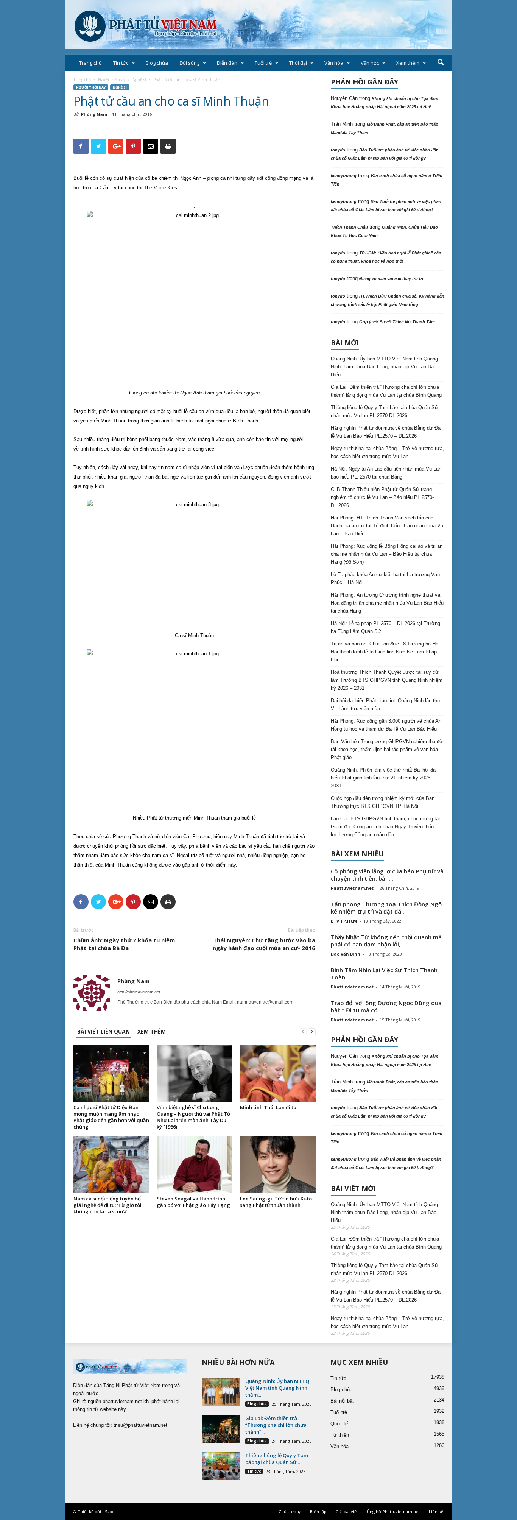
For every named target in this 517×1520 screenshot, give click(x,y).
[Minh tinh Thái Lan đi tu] (278, 1073)
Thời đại (298, 62)
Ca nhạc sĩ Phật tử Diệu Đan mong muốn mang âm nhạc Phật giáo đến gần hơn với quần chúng (111, 1117)
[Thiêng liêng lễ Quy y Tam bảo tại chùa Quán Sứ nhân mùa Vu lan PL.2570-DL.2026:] (221, 1466)
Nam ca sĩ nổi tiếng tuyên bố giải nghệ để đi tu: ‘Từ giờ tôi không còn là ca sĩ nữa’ (107, 1205)
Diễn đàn (227, 62)
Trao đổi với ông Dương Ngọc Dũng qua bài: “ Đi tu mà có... (386, 1006)
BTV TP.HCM (344, 921)
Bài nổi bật (342, 1401)
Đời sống (189, 62)
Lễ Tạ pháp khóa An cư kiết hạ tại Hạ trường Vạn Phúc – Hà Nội (385, 578)
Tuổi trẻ (263, 62)
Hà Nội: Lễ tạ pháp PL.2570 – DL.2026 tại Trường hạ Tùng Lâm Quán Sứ (385, 627)
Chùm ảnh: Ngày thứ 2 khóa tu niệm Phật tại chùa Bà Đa (124, 944)
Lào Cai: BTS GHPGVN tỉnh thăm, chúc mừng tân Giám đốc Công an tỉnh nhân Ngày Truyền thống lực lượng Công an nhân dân (386, 826)
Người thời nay (111, 79)
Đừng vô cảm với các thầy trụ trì (391, 278)
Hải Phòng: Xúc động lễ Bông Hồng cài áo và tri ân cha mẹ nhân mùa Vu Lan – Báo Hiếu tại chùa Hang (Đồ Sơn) (386, 554)
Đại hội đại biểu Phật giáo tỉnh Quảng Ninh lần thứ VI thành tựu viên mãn (386, 704)
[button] (440, 63)
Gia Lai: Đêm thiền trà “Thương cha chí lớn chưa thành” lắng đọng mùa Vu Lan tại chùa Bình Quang (386, 391)
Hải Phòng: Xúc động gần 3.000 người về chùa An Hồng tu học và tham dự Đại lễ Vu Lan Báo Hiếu (386, 725)
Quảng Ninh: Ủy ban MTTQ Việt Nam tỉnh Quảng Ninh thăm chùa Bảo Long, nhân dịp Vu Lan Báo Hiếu (384, 366)
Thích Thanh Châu (349, 227)
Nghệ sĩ (139, 79)
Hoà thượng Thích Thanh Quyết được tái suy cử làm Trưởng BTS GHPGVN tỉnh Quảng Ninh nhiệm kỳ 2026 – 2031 (386, 680)
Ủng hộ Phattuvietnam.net (393, 1511)
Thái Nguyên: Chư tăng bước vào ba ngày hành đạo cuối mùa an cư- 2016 (264, 944)
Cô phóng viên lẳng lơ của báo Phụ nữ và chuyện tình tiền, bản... (387, 874)
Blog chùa (157, 62)
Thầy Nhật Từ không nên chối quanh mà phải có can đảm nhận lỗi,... (386, 940)
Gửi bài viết (346, 1511)
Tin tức (120, 62)
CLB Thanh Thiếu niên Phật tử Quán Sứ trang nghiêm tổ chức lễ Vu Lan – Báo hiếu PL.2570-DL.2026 (382, 497)
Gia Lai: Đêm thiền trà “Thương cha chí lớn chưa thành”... (276, 1425)
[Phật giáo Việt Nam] (258, 24)
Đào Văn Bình (345, 954)
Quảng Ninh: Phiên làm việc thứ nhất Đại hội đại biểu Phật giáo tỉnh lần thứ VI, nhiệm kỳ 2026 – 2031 (384, 778)
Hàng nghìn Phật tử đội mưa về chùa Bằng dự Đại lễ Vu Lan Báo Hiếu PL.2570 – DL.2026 (386, 432)
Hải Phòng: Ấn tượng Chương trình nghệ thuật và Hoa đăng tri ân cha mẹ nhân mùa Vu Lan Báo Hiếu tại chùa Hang (387, 603)
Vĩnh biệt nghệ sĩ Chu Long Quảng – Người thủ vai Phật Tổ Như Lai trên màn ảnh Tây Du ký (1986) (193, 1117)
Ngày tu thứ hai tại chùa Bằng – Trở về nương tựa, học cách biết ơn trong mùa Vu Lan (387, 452)
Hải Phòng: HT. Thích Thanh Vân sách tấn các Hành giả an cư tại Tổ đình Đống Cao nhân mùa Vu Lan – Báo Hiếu (387, 525)
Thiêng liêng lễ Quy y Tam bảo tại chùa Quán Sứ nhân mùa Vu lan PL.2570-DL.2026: (384, 411)
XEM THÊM (151, 1031)
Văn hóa (333, 62)
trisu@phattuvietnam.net (140, 1425)
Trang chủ (90, 62)
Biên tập (318, 1511)
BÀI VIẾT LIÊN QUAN (103, 1031)
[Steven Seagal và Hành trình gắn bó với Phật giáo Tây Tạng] (194, 1164)
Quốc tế (339, 1423)
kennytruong (344, 175)
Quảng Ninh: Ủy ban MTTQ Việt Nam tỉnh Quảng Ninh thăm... (277, 1388)
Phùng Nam (94, 114)
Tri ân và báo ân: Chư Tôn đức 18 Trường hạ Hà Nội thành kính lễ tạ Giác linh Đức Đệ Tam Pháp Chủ (384, 652)
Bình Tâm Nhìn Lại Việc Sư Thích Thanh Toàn (384, 973)
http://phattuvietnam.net (138, 992)
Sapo (110, 1511)
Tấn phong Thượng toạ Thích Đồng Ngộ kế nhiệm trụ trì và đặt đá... (386, 907)
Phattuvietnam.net (352, 888)
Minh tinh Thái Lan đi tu (268, 1107)
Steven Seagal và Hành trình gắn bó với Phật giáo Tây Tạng (193, 1201)
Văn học (370, 62)
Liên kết (437, 1511)
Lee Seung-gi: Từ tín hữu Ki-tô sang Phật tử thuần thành (276, 1201)
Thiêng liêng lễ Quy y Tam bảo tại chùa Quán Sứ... (276, 1458)
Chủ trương (290, 1511)
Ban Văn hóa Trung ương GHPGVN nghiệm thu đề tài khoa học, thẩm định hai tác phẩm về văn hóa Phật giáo (386, 749)
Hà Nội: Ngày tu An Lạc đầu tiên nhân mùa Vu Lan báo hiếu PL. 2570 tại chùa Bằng (386, 473)
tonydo (338, 150)
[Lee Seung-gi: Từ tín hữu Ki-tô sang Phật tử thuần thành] (278, 1164)
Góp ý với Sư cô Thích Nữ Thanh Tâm (397, 322)
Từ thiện (339, 1435)
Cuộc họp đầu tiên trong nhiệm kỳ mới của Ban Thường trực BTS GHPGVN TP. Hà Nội (382, 802)
